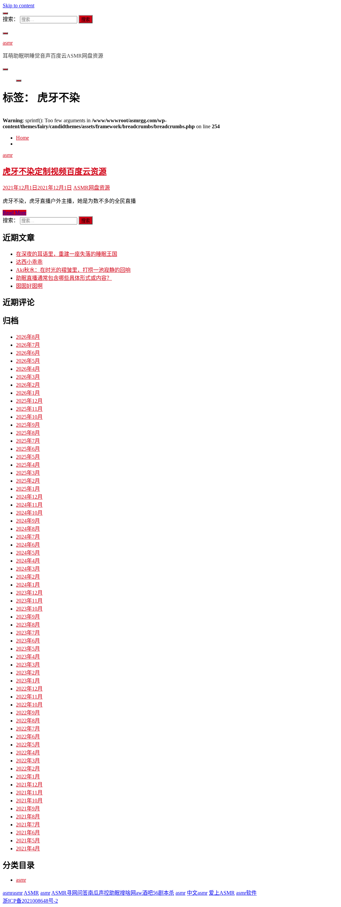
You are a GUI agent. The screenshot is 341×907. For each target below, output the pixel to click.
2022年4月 (28, 752)
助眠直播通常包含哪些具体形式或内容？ (64, 278)
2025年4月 (28, 465)
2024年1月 (28, 585)
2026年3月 (28, 377)
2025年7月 (28, 441)
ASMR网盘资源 (91, 188)
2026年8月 (28, 337)
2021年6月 (28, 832)
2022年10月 (29, 704)
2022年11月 (29, 696)
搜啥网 (128, 893)
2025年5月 (28, 457)
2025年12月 (29, 401)
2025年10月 (29, 417)
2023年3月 (28, 665)
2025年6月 (28, 449)
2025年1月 (28, 489)
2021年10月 (29, 800)
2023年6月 (28, 641)
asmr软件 (246, 893)
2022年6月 (28, 736)
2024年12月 (29, 497)
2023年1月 (28, 680)
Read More (14, 213)
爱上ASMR (222, 893)
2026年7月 (28, 345)
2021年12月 (29, 784)
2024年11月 (29, 505)
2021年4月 (28, 848)
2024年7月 (28, 537)
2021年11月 (29, 792)
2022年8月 (28, 720)
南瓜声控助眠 (104, 893)
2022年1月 (28, 776)
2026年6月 (28, 353)
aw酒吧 (144, 893)
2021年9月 (28, 808)
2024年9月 (28, 521)
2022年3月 (28, 760)
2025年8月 (28, 433)
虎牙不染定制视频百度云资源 (55, 171)
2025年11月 (29, 409)
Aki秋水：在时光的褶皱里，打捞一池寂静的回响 (73, 270)
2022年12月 (29, 688)
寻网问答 (77, 893)
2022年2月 (28, 768)
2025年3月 (28, 473)
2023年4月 (28, 657)
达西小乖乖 (29, 262)
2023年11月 (29, 601)
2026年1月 (28, 393)
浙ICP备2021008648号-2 (30, 901)
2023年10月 (29, 609)
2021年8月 (28, 816)
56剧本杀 (163, 893)
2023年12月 (29, 593)
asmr (8, 43)
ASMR (31, 893)
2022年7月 (28, 728)
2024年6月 (28, 545)
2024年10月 (29, 513)
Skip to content (18, 5)
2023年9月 (28, 617)
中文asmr (197, 893)
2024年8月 (28, 529)
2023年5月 (28, 649)
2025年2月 (28, 481)
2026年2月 (28, 385)
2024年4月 (28, 561)
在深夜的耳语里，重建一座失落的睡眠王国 (66, 254)
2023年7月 (28, 633)
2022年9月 (28, 712)
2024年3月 (28, 569)
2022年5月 (28, 744)
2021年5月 (28, 840)
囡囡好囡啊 (29, 286)
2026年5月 (28, 361)
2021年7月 (28, 824)
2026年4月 (28, 369)
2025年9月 (28, 425)
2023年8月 (28, 625)
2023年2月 (28, 673)
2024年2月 (28, 577)
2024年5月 (28, 553)
